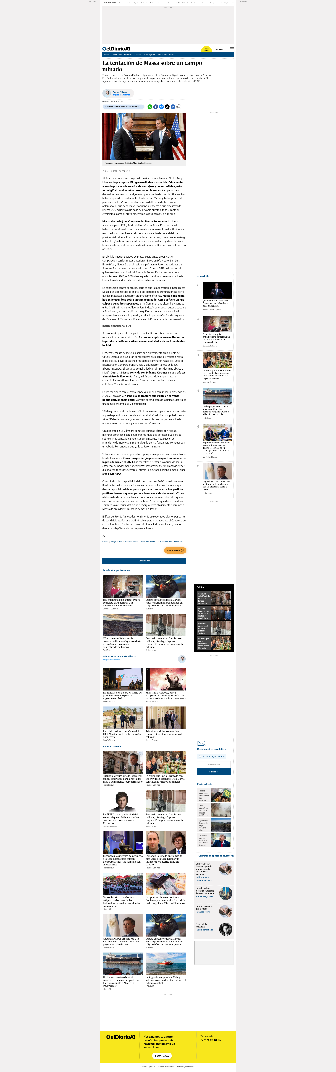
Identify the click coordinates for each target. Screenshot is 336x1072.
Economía (117, 54)
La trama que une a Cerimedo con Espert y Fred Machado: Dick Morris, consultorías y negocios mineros (165, 778)
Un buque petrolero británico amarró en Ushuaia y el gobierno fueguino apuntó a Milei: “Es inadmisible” (121, 981)
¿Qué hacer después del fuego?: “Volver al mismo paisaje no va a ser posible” (204, 825)
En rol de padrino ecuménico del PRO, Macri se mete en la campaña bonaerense (122, 734)
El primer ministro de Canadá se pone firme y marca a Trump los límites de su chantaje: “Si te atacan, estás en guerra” (216, 447)
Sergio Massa (116, 541)
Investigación (149, 54)
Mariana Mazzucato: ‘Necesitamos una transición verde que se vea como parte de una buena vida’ (204, 795)
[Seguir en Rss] (220, 1040)
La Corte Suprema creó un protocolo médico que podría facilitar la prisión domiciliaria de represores (203, 613)
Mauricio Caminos (153, 785)
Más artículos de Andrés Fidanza (119, 656)
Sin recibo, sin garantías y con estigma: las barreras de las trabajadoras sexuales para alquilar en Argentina (121, 902)
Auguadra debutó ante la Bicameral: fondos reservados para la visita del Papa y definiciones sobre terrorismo (123, 778)
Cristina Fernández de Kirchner (171, 541)
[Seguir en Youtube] (215, 1040)
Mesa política (122, 3)
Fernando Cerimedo (151, 3)
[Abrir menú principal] (232, 48)
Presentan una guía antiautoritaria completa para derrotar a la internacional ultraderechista (121, 602)
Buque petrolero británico (166, 3)
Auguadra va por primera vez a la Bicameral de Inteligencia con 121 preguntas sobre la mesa (121, 941)
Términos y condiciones (185, 1067)
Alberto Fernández (148, 541)
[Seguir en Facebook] (205, 1040)
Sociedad (128, 54)
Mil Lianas (162, 54)
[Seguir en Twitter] (202, 1040)
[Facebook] (155, 106)
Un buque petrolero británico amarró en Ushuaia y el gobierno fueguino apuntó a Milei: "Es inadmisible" (216, 410)
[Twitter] (167, 106)
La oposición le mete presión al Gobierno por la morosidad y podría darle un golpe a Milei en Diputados (165, 900)
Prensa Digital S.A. (149, 1067)
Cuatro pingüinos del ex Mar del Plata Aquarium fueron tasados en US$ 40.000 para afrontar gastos (164, 602)
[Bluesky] (161, 106)
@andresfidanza (112, 659)
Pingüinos (227, 3)
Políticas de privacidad (166, 1067)
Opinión (138, 54)
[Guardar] (178, 106)
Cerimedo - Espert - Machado (135, 3)
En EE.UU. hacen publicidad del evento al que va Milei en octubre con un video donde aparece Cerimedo (121, 819)
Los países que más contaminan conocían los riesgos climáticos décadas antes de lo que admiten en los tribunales (204, 840)
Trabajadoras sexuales (216, 3)
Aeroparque (205, 3)
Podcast (172, 54)
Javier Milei (178, 3)
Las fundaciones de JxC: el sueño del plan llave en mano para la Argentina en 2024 (122, 695)
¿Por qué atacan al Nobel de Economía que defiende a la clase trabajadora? (216, 303)
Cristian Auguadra (187, 3)
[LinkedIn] (173, 106)
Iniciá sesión (219, 49)
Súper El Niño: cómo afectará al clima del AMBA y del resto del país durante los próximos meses (204, 810)
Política (107, 54)
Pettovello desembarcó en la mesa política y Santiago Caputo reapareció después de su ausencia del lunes (164, 643)
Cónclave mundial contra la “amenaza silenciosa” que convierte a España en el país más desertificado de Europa (122, 643)
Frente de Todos (131, 541)
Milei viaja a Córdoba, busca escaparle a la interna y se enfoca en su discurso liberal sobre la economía (166, 695)
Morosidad (197, 3)
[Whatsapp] (150, 106)
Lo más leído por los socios (116, 570)
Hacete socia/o (206, 49)
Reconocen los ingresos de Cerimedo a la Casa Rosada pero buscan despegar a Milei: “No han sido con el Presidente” (123, 860)
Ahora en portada (112, 746)
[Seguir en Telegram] (208, 1040)
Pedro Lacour (151, 650)
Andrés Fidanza (120, 92)
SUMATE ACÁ (162, 1056)
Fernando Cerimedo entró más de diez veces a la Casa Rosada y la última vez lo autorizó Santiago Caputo (164, 860)
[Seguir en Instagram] (211, 1040)
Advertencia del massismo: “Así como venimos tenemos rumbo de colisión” (164, 734)
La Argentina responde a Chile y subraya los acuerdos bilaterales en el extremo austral (166, 980)
